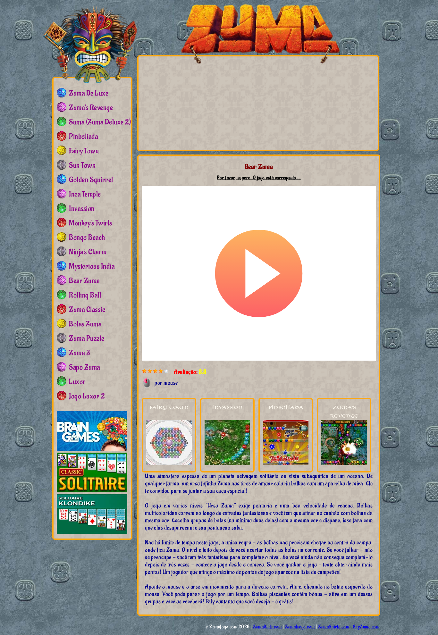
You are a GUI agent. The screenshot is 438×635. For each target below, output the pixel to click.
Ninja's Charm (88, 252)
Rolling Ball (85, 295)
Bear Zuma (84, 281)
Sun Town (82, 165)
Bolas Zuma (85, 324)
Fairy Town (169, 408)
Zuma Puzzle (87, 338)
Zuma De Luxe (88, 93)
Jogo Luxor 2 (87, 396)
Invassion (227, 408)
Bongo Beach (87, 237)
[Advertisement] (202, 103)
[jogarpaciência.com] (92, 532)
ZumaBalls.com (267, 627)
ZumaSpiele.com (333, 627)
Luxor (77, 382)
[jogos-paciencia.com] (92, 491)
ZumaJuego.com (300, 627)
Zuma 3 (79, 353)
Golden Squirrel (91, 180)
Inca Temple (85, 194)
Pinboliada (285, 408)
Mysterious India (91, 266)
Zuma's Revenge (91, 108)
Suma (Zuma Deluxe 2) (100, 122)
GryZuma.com (366, 627)
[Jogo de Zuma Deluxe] (90, 43)
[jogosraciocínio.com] (92, 450)
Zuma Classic (87, 309)
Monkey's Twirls (90, 223)
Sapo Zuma (84, 367)
